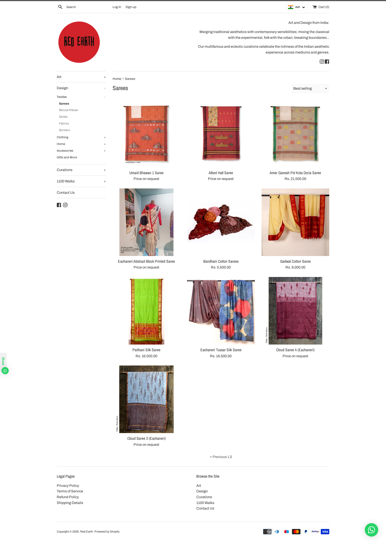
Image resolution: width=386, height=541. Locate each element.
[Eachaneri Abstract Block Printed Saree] (146, 222)
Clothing (81, 137)
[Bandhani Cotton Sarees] (221, 222)
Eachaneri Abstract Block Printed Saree (146, 261)
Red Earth (86, 531)
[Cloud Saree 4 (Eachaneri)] (295, 311)
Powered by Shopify (107, 531)
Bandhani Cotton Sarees (221, 261)
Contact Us (66, 192)
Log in (117, 7)
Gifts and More (67, 157)
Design (81, 88)
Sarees (64, 103)
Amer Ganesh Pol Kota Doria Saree (295, 172)
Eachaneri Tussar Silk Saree (220, 349)
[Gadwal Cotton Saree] (295, 222)
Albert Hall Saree (221, 172)
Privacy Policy (68, 485)
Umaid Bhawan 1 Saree (146, 172)
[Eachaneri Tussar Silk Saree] (221, 311)
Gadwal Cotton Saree (295, 261)
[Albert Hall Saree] (221, 133)
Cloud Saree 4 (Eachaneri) (295, 349)
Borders (64, 130)
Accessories (81, 150)
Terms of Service (70, 491)
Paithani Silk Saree (146, 349)
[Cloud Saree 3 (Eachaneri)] (146, 399)
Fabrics (64, 123)
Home (81, 144)
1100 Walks (81, 181)
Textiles (81, 97)
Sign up (131, 7)
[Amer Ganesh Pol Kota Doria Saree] (295, 133)
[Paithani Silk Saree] (146, 311)
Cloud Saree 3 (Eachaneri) (146, 438)
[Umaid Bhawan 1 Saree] (146, 133)
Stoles (63, 116)
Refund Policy (68, 497)
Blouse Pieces (68, 110)
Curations (81, 170)
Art (81, 77)
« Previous (218, 457)
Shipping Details (70, 503)
